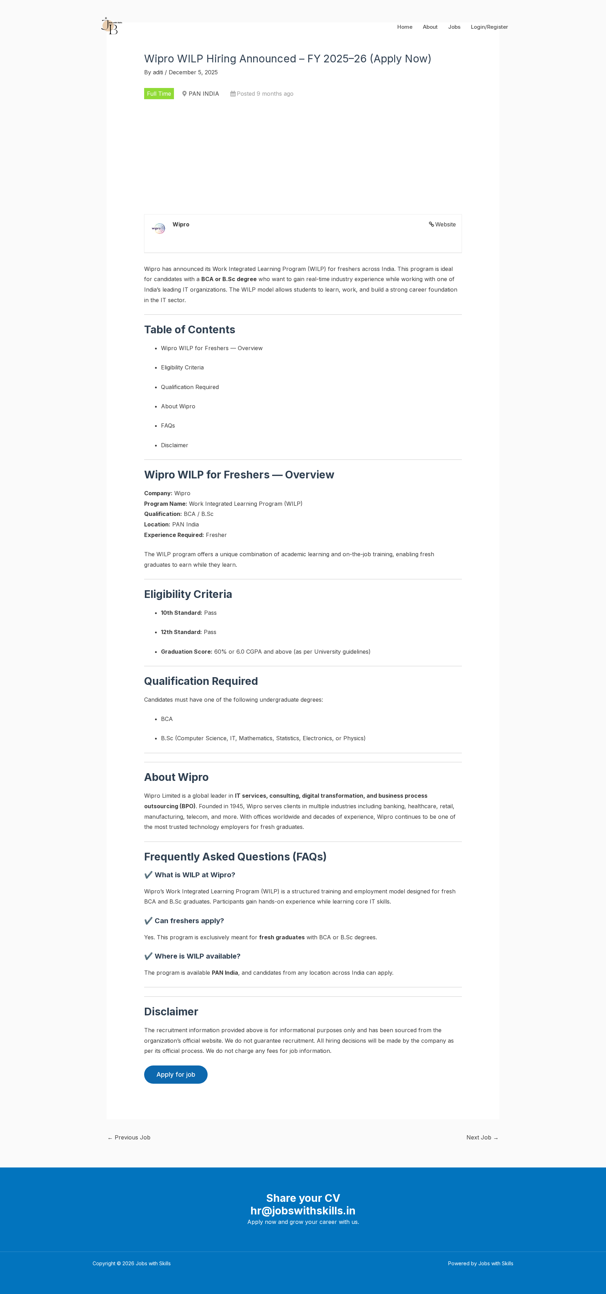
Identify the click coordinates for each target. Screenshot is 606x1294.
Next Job (482, 1137)
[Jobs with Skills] (110, 26)
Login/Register (489, 26)
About (430, 26)
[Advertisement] (303, 157)
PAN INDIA (204, 93)
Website (445, 224)
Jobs (454, 26)
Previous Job (128, 1137)
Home (404, 26)
